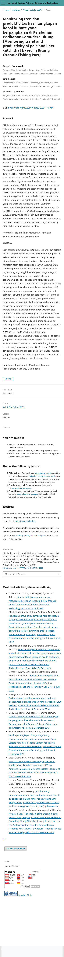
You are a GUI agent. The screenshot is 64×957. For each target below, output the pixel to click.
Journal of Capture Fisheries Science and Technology (32, 3)
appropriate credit (43, 473)
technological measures (27, 494)
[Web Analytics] (11, 895)
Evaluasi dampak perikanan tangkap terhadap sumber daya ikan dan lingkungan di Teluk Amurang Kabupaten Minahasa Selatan (32, 765)
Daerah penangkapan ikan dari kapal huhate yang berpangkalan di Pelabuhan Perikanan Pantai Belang (34, 720)
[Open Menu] (3, 3)
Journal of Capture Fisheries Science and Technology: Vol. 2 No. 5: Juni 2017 (34, 638)
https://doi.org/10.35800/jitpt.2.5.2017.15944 (30, 107)
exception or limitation (25, 521)
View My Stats (25, 895)
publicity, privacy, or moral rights (30, 535)
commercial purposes (21, 488)
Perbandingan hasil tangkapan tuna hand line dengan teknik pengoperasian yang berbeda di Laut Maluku (35, 702)
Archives (16, 10)
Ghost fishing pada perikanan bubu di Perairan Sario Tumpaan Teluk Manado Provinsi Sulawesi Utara (33, 679)
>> (6, 838)
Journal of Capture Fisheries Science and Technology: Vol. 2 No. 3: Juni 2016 (34, 687)
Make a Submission (16, 848)
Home (5, 10)
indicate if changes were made (42, 476)
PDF (9, 379)
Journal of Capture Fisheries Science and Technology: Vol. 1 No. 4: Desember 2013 (35, 750)
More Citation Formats (15, 574)
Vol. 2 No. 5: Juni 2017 (32, 10)
